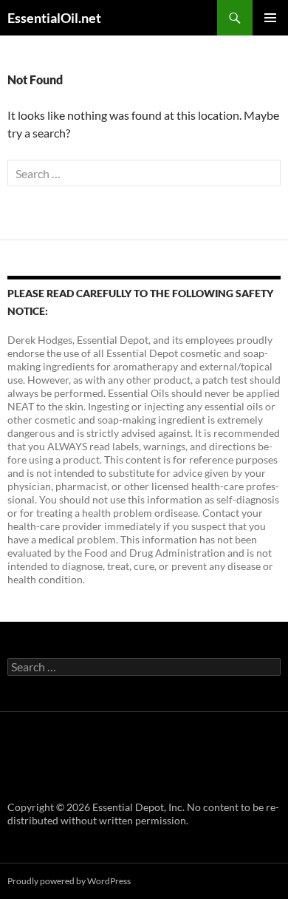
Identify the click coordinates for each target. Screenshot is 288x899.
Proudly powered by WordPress (69, 880)
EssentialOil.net (54, 18)
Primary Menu (270, 17)
